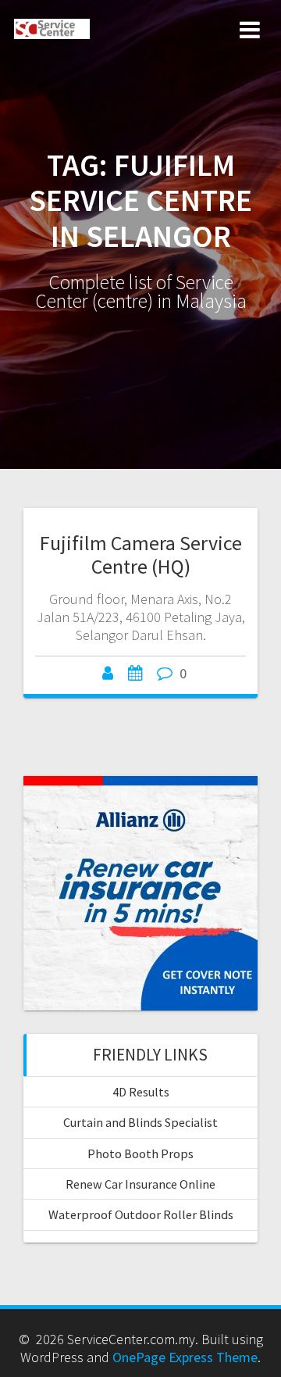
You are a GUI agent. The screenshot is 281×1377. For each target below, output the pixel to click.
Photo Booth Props (140, 1153)
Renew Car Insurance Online (140, 1184)
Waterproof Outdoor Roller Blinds (140, 1214)
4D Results (140, 1092)
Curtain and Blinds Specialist (140, 1122)
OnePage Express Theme (185, 1357)
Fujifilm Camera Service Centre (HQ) (141, 554)
